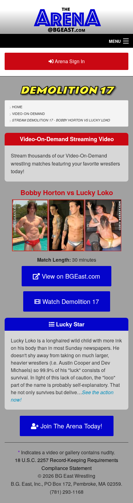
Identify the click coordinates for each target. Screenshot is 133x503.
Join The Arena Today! (70, 425)
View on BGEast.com (70, 276)
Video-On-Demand (28, 113)
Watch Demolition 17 (70, 301)
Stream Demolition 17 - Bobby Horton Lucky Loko (61, 120)
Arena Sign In (69, 61)
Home (17, 106)
